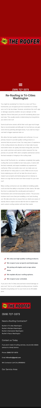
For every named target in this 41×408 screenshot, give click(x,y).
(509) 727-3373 (20, 89)
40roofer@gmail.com (13, 357)
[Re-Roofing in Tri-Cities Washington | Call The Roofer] (20, 41)
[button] (20, 85)
